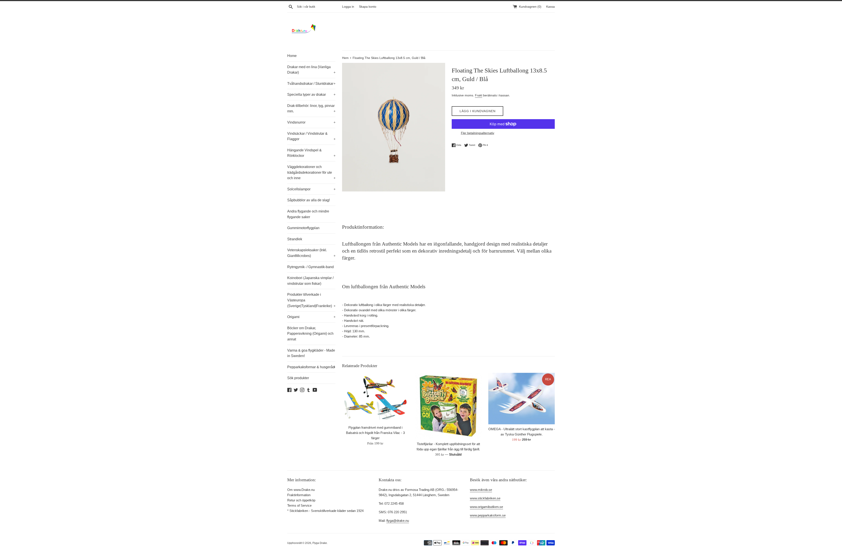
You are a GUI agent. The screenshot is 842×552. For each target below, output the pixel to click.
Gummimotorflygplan (303, 228)
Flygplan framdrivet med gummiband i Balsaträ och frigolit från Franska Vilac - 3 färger (375, 433)
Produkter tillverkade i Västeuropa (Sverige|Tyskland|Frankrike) (311, 300)
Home (292, 56)
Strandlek (294, 239)
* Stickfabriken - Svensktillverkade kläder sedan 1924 (325, 511)
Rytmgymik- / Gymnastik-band (310, 267)
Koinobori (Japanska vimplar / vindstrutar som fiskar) (310, 280)
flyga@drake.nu (397, 520)
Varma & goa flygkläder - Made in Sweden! (311, 353)
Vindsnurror (311, 122)
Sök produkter (298, 378)
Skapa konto (367, 6)
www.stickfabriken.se (485, 498)
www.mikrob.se (481, 490)
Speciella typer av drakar (311, 94)
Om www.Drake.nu (301, 490)
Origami (311, 317)
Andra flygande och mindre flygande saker (308, 214)
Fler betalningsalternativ (477, 133)
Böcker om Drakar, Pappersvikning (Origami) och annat (310, 333)
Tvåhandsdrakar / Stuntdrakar (311, 83)
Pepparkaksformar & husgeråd (311, 367)
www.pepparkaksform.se (488, 515)
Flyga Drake (319, 543)
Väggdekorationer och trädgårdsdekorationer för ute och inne (311, 172)
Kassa (550, 6)
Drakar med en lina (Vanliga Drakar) (311, 69)
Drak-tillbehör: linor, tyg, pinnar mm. (311, 108)
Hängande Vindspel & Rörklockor (311, 153)
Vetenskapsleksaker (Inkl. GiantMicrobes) (311, 253)
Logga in (348, 6)
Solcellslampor (311, 189)
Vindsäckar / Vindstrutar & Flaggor (311, 136)
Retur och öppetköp (301, 500)
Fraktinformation (298, 495)
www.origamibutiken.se (486, 507)
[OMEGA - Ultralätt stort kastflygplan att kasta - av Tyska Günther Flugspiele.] (521, 398)
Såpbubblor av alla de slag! (308, 200)
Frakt (478, 95)
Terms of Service (299, 505)
